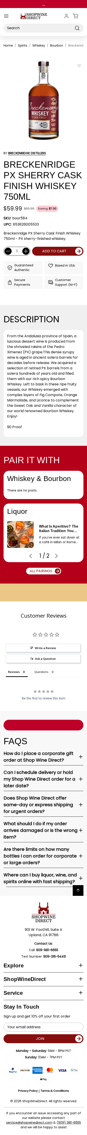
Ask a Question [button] (45, 659)
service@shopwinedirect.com (29, 1122)
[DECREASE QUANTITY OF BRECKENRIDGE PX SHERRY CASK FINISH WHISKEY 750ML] (8, 251)
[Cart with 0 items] (78, 16)
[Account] (66, 16)
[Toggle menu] (6, 16)
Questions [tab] (41, 672)
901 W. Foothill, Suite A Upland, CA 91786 (43, 932)
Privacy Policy (28, 1091)
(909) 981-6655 (69, 1122)
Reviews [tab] (14, 672)
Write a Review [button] (45, 648)
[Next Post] (56, 556)
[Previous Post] (30, 556)
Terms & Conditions (55, 1091)
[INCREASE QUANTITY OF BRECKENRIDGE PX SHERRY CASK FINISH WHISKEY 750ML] (25, 251)
